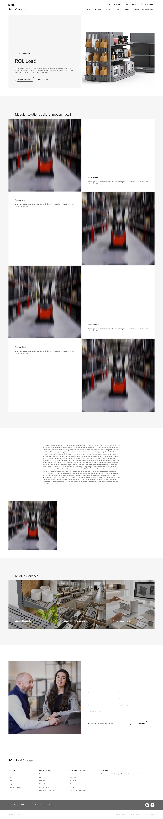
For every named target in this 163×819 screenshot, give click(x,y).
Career (10, 780)
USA (4, 817)
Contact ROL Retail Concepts (143, 9)
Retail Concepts (130, 4)
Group (108, 4)
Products (118, 9)
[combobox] (5, 817)
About (10, 777)
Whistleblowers (54, 805)
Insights (11, 784)
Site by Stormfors (149, 815)
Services (108, 9)
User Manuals (44, 787)
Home (89, 9)
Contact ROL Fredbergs (78, 790)
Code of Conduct (40, 805)
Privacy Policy (13, 805)
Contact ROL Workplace (47, 790)
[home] (11, 4)
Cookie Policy (134, 815)
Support (42, 784)
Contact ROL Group (14, 787)
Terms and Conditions (107, 723)
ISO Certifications (26, 805)
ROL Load (26, 54)
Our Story (98, 9)
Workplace (117, 4)
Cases (127, 9)
